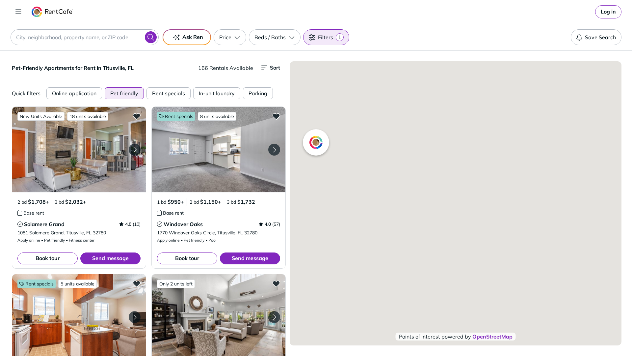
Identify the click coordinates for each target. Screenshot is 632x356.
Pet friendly (124, 93)
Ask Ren (192, 37)
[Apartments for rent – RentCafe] (52, 12)
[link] (608, 11)
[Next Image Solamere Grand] (135, 150)
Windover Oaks (183, 224)
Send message (110, 258)
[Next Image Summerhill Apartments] (274, 317)
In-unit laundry (217, 93)
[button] (79, 149)
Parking (258, 93)
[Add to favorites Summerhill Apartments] (276, 283)
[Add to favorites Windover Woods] (137, 283)
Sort (275, 67)
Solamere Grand (44, 224)
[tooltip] (30, 213)
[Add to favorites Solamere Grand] (137, 116)
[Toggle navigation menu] (18, 12)
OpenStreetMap (492, 336)
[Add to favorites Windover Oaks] (276, 116)
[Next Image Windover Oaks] (274, 150)
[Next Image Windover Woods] (135, 317)
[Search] (151, 37)
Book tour (48, 258)
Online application (74, 93)
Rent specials (168, 93)
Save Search (600, 37)
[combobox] (85, 37)
